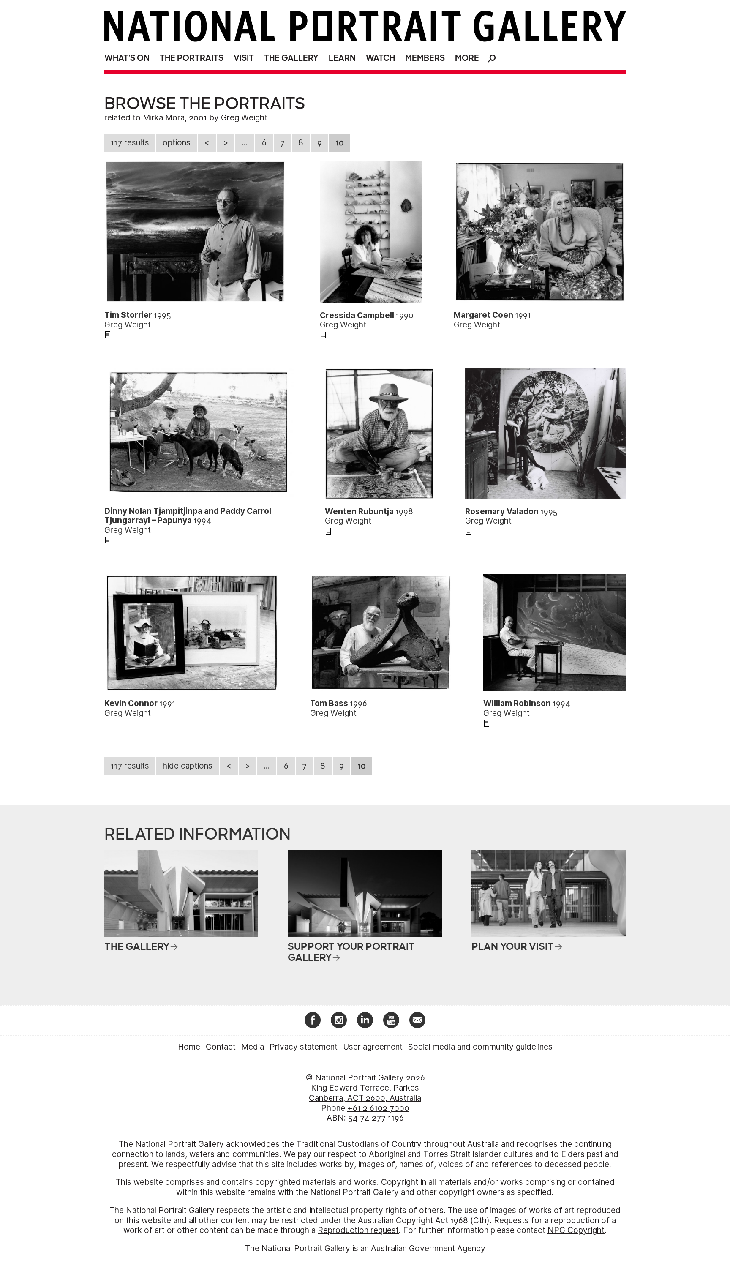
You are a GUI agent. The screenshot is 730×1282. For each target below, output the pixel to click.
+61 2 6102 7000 (378, 1108)
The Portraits (191, 58)
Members (425, 58)
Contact (221, 1047)
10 (339, 142)
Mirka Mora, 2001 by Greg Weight (205, 118)
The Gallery (291, 58)
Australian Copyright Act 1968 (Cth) (424, 1220)
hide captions (187, 766)
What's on (127, 58)
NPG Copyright (576, 1230)
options (177, 142)
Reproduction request (358, 1230)
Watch (380, 58)
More (467, 58)
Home (189, 1047)
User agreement (373, 1047)
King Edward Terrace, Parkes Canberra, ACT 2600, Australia (365, 1093)
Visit (244, 58)
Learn (342, 58)
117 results (130, 142)
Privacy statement (304, 1047)
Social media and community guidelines (480, 1047)
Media (252, 1047)
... (245, 142)
